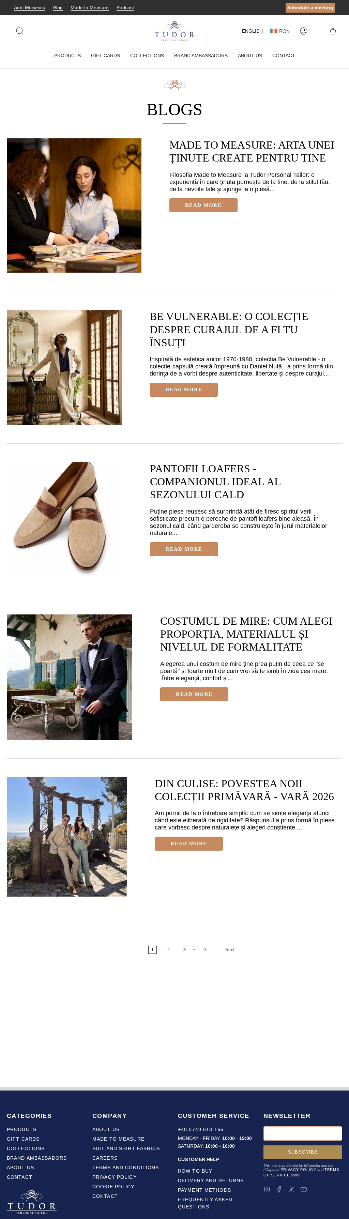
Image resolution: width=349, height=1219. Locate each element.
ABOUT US (106, 1129)
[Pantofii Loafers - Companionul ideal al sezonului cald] (64, 519)
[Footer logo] (32, 1203)
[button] (67, 56)
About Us (20, 1167)
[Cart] (333, 31)
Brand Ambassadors (37, 1158)
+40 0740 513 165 (201, 1129)
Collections (26, 1148)
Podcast (125, 7)
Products (21, 1129)
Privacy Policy (298, 1170)
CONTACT (105, 1196)
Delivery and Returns (211, 1180)
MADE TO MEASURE (118, 1139)
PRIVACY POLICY (114, 1177)
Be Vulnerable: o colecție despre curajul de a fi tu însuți (229, 329)
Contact (19, 1177)
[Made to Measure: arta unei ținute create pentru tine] (74, 205)
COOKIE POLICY (113, 1186)
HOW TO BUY (195, 1171)
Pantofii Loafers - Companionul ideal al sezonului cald (215, 481)
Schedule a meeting (310, 7)
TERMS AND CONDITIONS (125, 1167)
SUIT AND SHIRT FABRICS (126, 1148)
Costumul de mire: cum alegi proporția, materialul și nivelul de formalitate (246, 634)
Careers (105, 1158)
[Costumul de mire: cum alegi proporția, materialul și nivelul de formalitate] (69, 677)
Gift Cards (23, 1139)
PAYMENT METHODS (204, 1190)
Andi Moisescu (29, 7)
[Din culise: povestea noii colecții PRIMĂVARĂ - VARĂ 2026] (67, 837)
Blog (58, 7)
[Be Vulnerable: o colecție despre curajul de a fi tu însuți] (64, 367)
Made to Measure (90, 7)
